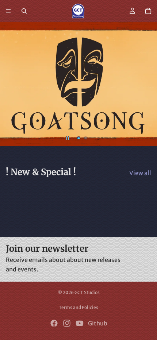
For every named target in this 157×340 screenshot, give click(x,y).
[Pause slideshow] (67, 138)
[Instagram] (66, 323)
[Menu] (8, 11)
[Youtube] (79, 323)
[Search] (24, 11)
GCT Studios (87, 292)
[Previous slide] (11, 84)
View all (140, 173)
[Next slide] (145, 84)
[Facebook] (54, 323)
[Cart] (148, 11)
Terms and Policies (78, 307)
